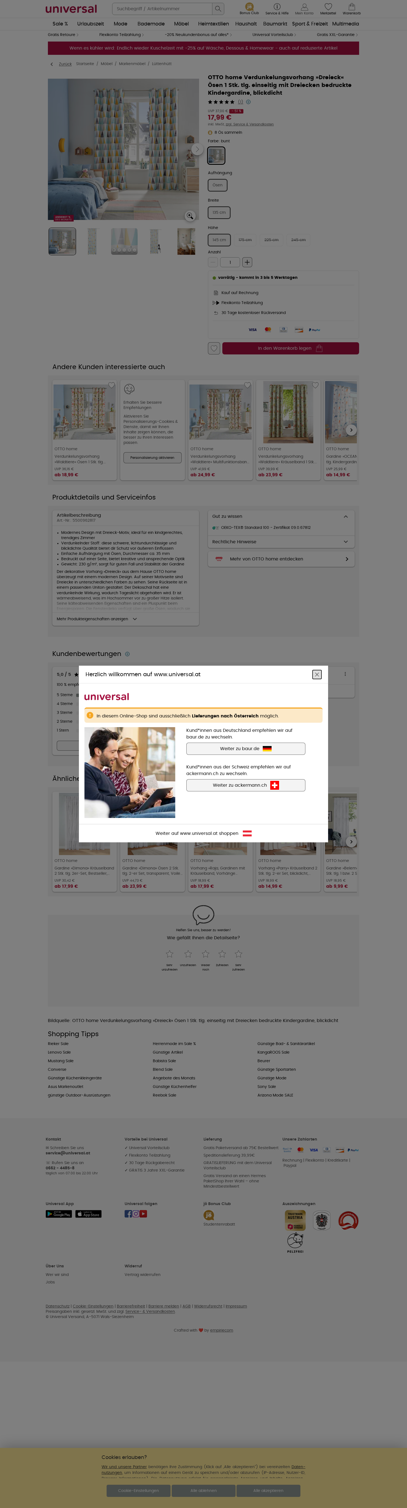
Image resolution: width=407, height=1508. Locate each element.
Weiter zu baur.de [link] (239, 749)
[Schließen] (317, 674)
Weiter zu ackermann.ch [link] (240, 785)
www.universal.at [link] (199, 833)
